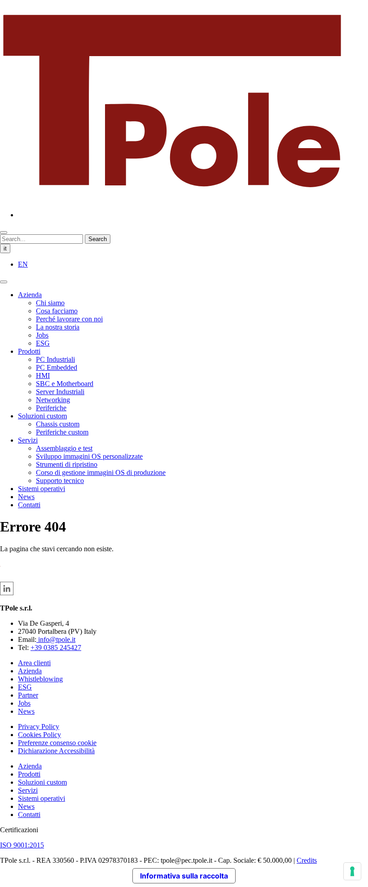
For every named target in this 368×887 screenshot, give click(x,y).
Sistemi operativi (41, 488)
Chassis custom (57, 424)
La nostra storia (57, 327)
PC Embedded (56, 367)
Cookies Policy (39, 734)
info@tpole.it (55, 639)
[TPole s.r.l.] (172, 199)
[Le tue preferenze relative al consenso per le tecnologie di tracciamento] (352, 871)
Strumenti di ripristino (66, 464)
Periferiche (51, 408)
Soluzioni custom (42, 416)
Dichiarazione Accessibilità (56, 751)
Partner (28, 695)
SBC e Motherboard (64, 383)
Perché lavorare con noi (69, 319)
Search (97, 239)
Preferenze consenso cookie (57, 742)
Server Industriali (60, 391)
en (23, 264)
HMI (43, 375)
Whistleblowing (40, 679)
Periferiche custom (62, 432)
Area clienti (34, 663)
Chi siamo (50, 303)
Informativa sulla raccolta (184, 875)
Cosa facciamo (57, 311)
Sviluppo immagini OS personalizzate (89, 456)
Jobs (42, 335)
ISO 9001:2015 (22, 845)
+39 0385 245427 (56, 647)
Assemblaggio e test (64, 448)
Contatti (29, 505)
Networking (53, 400)
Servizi (28, 440)
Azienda (30, 295)
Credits (307, 860)
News (26, 497)
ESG (43, 343)
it (5, 248)
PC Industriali (55, 359)
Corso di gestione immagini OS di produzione (101, 472)
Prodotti (29, 351)
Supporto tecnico (60, 480)
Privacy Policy (38, 726)
